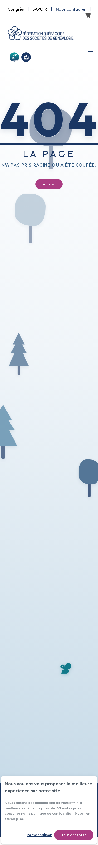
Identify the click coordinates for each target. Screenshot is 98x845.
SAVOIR (40, 9)
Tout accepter (73, 834)
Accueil (49, 184)
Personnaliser (39, 834)
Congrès (16, 9)
